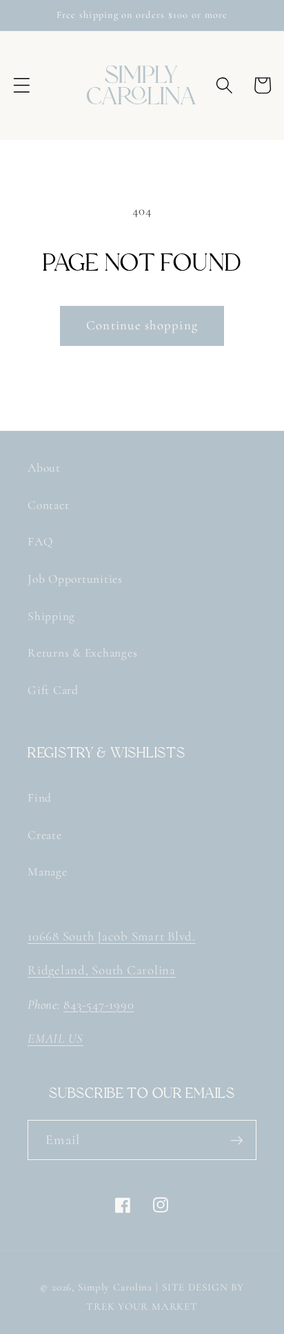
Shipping (51, 616)
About (44, 468)
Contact (48, 505)
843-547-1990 (98, 1004)
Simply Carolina (115, 1287)
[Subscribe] (237, 1140)
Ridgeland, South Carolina (102, 970)
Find (40, 798)
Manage (48, 871)
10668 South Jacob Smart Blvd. (112, 936)
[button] (22, 85)
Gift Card (53, 690)
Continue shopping (142, 325)
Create (45, 835)
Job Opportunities (75, 579)
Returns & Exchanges (82, 653)
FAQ (40, 541)
